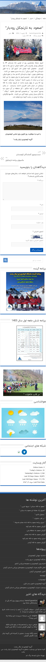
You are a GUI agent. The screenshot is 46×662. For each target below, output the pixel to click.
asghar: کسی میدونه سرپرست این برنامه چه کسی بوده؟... (21, 616)
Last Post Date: (38, 482)
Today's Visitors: (36, 470)
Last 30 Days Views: (32, 476)
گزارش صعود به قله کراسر (36, 542)
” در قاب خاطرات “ (32, 394)
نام (41, 204)
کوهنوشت (41, 579)
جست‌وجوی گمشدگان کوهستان (28, 153)
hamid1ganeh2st (35, 33)
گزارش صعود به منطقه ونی (36, 530)
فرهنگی (38, 18)
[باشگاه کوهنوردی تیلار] (23, 7)
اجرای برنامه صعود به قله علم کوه (33, 538)
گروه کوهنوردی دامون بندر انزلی (34, 583)
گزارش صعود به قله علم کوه (35, 526)
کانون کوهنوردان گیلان (37, 571)
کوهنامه (42, 575)
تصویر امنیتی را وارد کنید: (34, 240)
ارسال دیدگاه (37, 36)
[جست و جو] (5, 260)
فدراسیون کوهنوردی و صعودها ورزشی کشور (30, 563)
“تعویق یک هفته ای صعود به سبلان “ (32, 510)
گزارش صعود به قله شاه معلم (35, 534)
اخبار (31, 18)
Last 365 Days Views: (30, 479)
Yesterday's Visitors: (33, 473)
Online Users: (38, 467)
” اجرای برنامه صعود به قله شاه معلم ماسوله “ (29, 522)
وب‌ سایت (39, 222)
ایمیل (40, 213)
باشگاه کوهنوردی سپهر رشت (35, 559)
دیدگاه (40, 180)
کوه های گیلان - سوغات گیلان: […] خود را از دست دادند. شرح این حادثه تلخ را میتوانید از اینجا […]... (23, 610)
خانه (44, 18)
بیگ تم (28, 655)
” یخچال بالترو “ (39, 514)
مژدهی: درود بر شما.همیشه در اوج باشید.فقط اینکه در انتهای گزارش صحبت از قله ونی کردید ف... (21, 627)
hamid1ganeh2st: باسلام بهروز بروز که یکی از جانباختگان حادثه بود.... (21, 601)
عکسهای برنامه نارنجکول (14, 159)
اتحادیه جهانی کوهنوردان (36, 555)
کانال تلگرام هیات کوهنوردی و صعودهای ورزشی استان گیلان (24, 567)
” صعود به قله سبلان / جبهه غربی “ (32, 506)
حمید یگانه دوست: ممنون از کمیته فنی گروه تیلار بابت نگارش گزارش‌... (19, 634)
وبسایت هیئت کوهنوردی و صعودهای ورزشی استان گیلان (25, 587)
